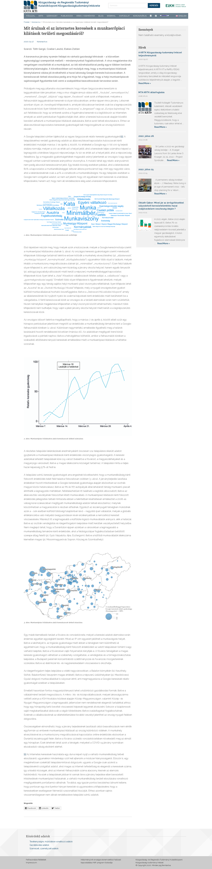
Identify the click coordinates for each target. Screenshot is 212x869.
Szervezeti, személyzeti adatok (44, 848)
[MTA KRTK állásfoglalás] (144, 107)
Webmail (111, 16)
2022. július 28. (146, 136)
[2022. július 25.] (144, 185)
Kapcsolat (124, 16)
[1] (122, 136)
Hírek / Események (85, 16)
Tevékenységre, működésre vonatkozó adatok (51, 841)
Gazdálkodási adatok (39, 845)
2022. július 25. (146, 169)
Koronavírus (140, 16)
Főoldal (30, 16)
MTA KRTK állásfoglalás (151, 92)
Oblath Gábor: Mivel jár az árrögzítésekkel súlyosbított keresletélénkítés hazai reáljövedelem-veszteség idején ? (161, 205)
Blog (100, 16)
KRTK (41, 16)
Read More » (144, 83)
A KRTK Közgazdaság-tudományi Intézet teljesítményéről (160, 54)
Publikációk (67, 16)
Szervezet (52, 16)
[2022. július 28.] (144, 151)
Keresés (154, 5)
